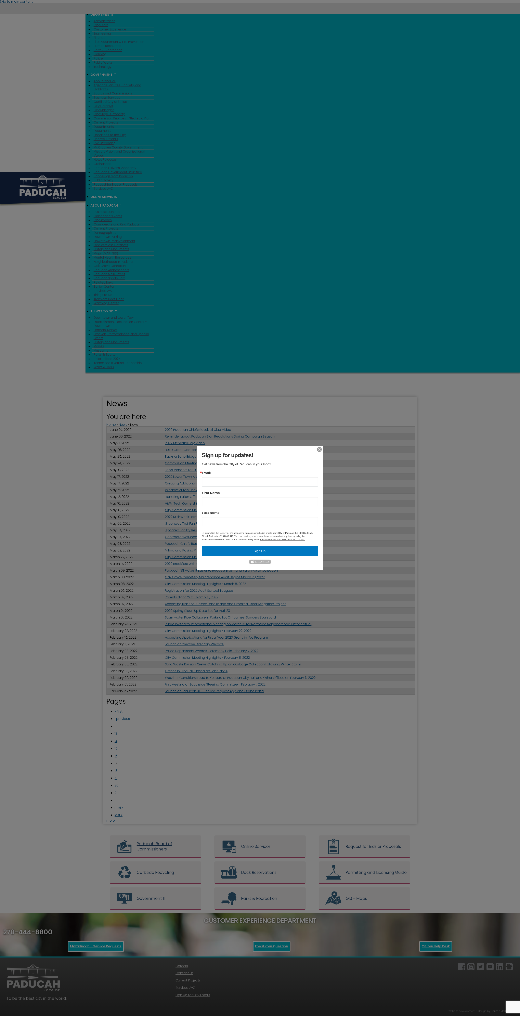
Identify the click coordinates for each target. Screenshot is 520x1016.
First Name (211, 493)
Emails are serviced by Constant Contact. (282, 539)
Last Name (211, 512)
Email (206, 473)
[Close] (319, 449)
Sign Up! (260, 551)
